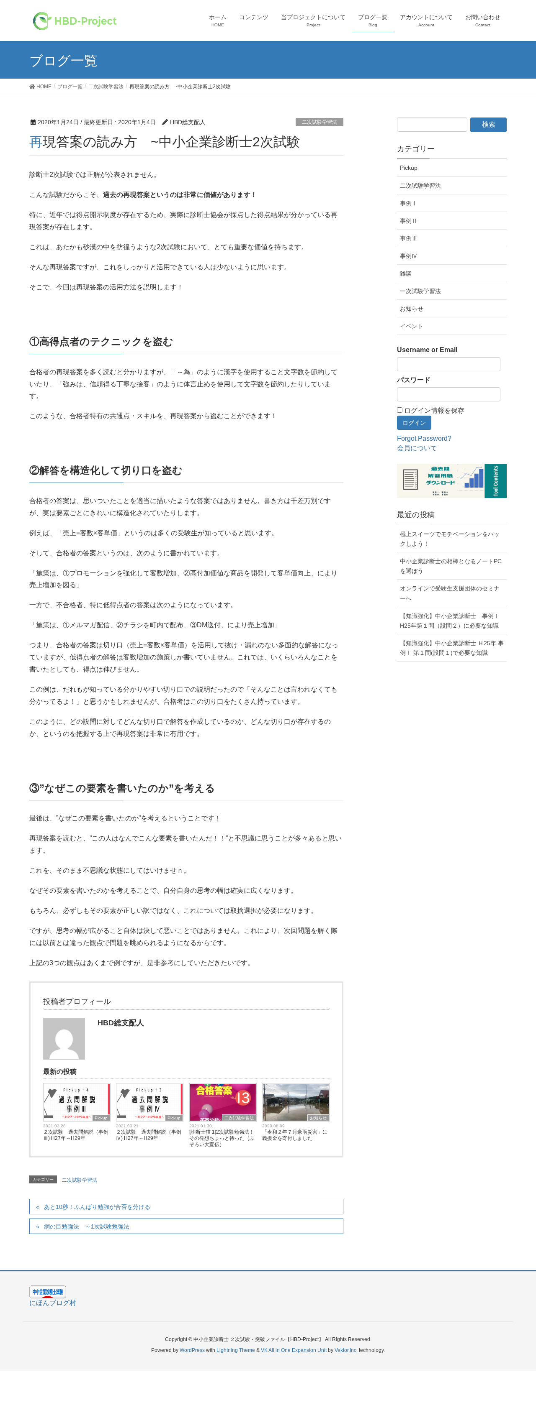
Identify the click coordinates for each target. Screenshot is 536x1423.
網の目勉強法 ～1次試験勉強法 (86, 1226)
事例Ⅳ (408, 256)
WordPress (192, 1350)
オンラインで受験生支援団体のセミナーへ (450, 593)
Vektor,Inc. (346, 1350)
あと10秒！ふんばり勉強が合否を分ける (97, 1206)
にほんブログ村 (52, 1302)
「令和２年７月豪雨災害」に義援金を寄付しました (294, 1135)
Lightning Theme (235, 1350)
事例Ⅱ (408, 220)
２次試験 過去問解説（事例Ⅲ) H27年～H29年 (75, 1135)
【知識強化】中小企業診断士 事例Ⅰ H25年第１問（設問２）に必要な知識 (450, 621)
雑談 (406, 273)
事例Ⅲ (408, 238)
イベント (411, 326)
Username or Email (427, 349)
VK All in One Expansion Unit (294, 1350)
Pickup (101, 1118)
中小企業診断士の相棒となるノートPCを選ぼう (451, 566)
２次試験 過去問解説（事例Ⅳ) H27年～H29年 (148, 1135)
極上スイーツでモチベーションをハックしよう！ (450, 539)
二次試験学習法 (319, 122)
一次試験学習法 (420, 291)
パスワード (413, 379)
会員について (417, 448)
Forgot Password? (424, 438)
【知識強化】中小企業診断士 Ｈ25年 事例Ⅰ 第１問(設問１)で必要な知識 (452, 648)
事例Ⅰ (408, 203)
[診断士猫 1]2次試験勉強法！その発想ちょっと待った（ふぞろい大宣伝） (222, 1138)
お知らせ (318, 1118)
